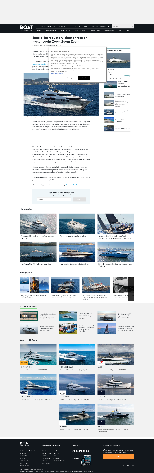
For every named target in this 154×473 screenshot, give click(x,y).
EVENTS (121, 30)
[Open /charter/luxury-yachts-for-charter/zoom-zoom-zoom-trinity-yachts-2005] (110, 84)
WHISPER (63, 427)
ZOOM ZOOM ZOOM (123, 81)
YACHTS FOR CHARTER (81, 30)
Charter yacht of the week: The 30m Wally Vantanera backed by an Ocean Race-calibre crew (114, 237)
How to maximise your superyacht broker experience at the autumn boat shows (86, 315)
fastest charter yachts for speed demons (45, 64)
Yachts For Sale (46, 453)
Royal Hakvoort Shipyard (106, 430)
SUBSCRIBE (94, 26)
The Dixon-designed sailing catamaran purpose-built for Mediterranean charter (126, 328)
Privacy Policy (24, 465)
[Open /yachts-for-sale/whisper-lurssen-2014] (77, 414)
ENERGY (101, 397)
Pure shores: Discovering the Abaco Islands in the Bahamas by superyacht (122, 119)
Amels (23, 370)
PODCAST (78, 26)
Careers (22, 458)
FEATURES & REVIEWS (50, 30)
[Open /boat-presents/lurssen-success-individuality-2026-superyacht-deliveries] (29, 328)
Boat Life (44, 460)
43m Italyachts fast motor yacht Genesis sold (74, 264)
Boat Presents (46, 463)
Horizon (62, 370)
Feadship (62, 400)
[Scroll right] (131, 289)
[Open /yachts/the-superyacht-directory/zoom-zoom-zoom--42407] (117, 60)
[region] (78, 65)
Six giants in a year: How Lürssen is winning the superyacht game (47, 328)
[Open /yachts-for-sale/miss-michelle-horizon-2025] (77, 354)
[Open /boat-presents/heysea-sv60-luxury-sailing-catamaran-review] (106, 328)
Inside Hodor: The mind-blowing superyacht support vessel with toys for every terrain (65, 296)
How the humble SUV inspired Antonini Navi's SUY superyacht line (125, 316)
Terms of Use (24, 460)
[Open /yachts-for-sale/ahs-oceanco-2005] (115, 354)
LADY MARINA (65, 397)
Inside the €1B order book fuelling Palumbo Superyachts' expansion (48, 316)
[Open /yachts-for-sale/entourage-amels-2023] (38, 354)
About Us (23, 453)
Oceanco (101, 370)
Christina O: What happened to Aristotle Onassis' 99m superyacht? (125, 296)
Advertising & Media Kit (27, 451)
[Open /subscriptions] (84, 460)
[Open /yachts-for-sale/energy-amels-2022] (115, 384)
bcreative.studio (58, 460)
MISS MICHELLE (66, 367)
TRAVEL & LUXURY (96, 30)
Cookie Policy (24, 463)
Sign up (118, 456)
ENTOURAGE (26, 367)
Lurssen (62, 430)
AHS (100, 367)
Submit (79, 199)
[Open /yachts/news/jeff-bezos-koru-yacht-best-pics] (34, 285)
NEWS (39, 30)
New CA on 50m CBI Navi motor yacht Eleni (36, 264)
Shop (55, 455)
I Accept (84, 78)
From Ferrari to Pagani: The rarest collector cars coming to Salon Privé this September (87, 328)
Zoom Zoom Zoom (109, 69)
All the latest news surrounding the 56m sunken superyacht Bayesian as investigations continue (95, 297)
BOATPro (56, 453)
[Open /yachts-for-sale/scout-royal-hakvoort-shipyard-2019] (115, 414)
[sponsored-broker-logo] (24, 364)
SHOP (86, 26)
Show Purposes (70, 78)
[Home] (28, 28)
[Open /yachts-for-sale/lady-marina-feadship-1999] (77, 384)
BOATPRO (129, 30)
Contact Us (23, 455)
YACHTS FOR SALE (65, 30)
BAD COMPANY (27, 397)
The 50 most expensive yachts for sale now (74, 236)
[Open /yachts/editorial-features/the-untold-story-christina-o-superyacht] (127, 285)
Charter (44, 455)
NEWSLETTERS (105, 26)
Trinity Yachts (108, 72)
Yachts (44, 451)
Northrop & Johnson (73, 185)
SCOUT (101, 427)
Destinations (46, 458)
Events (55, 451)
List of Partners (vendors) (57, 73)
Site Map (56, 458)
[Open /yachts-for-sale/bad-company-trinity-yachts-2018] (38, 384)
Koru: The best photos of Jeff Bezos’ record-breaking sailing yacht (34, 296)
